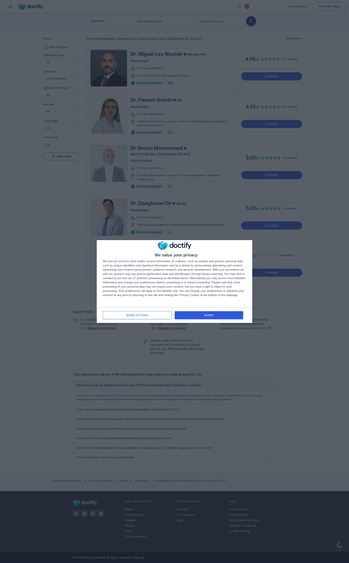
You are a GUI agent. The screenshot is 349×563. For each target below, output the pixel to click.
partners (124, 261)
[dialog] (174, 281)
